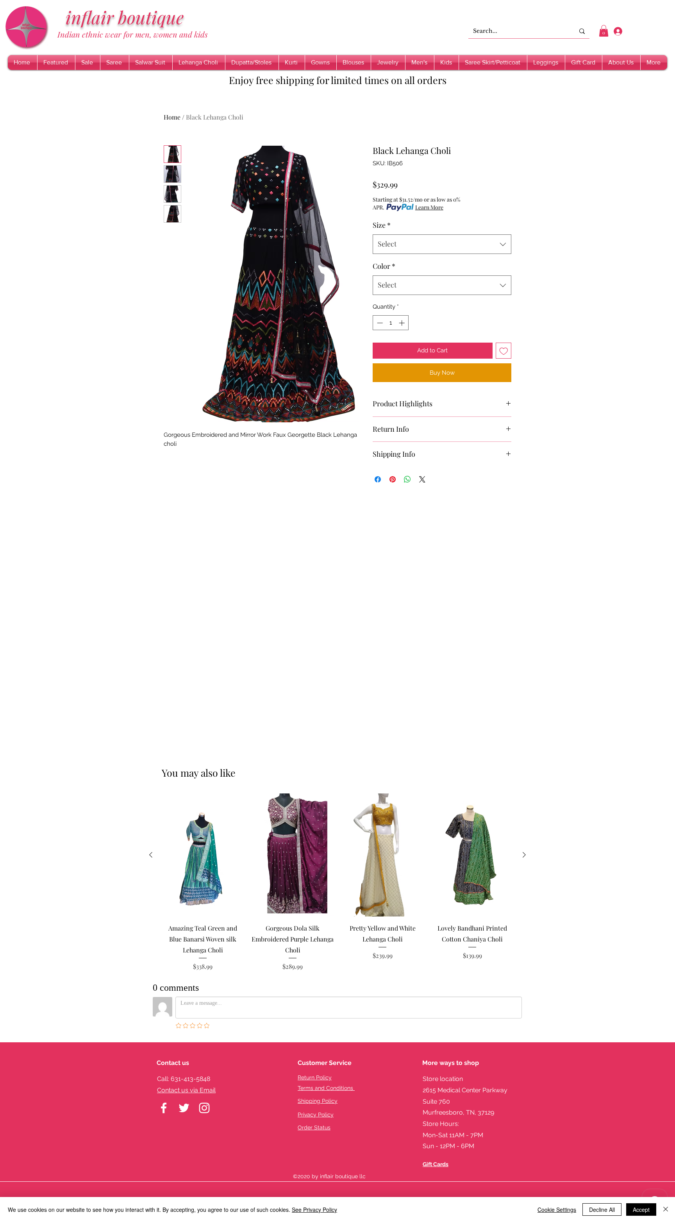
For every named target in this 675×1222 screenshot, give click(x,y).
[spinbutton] (390, 323)
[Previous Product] (150, 854)
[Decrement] (379, 323)
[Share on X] (422, 479)
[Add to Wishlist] (504, 351)
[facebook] (164, 1108)
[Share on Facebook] (377, 479)
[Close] (665, 1209)
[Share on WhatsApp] (407, 479)
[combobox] (442, 244)
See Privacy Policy (314, 1209)
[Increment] (402, 323)
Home (172, 117)
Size (382, 225)
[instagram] (204, 1108)
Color (384, 266)
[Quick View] (203, 854)
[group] (337, 882)
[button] (604, 31)
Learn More (429, 207)
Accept (641, 1209)
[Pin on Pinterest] (392, 479)
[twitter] (184, 1108)
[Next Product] (524, 854)
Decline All (602, 1209)
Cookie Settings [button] (557, 1209)
